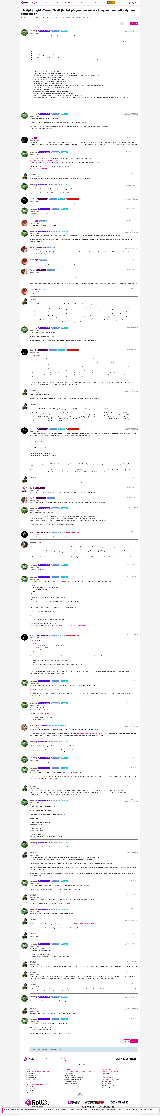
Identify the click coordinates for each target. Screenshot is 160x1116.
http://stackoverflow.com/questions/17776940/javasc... (45, 689)
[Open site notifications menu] (129, 3)
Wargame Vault (30, 1092)
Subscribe (112, 3)
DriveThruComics (31, 1086)
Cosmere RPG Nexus (70, 1081)
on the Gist (45, 713)
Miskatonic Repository (108, 1085)
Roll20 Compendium (32, 1079)
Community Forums (26, 17)
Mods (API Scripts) (38, 17)
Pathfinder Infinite (107, 1081)
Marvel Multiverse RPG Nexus (72, 1079)
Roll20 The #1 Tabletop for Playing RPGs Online (37, 1070)
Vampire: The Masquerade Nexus (73, 1077)
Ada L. (33, 725)
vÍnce (32, 221)
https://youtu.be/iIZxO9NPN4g (38, 168)
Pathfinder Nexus (69, 1073)
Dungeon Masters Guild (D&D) (110, 1079)
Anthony (33, 542)
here (20, 1111)
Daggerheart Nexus (69, 1075)
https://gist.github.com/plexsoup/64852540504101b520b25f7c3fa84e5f (75, 924)
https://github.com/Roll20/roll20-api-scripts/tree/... (91, 734)
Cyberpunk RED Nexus (70, 1083)
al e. (32, 138)
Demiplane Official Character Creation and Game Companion (78, 1070)
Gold (32, 487)
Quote (37, 33)
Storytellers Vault (107, 1087)
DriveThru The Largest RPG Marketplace (34, 1083)
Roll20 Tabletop (30, 1073)
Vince (33, 275)
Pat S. (32, 247)
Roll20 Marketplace (31, 1077)
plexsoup (34, 30)
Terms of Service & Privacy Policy (57, 1058)
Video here (48, 43)
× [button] (158, 1110)
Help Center (78, 1058)
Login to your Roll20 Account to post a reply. (49, 1049)
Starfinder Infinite (107, 1083)
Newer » (134, 23)
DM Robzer (34, 174)
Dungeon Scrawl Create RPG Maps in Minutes (110, 1070)
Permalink (32, 33)
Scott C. (33, 198)
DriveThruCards (30, 1090)
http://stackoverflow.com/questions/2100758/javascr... (71, 625)
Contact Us (72, 1058)
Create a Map (105, 1073)
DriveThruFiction (31, 1088)
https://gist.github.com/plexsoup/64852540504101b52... (46, 37)
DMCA (67, 1058)
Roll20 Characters (31, 1075)
